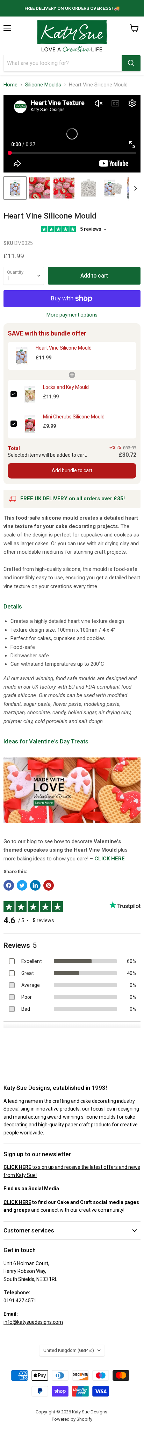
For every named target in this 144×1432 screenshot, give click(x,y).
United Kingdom (68, 1350)
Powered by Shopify (72, 1419)
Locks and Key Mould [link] (66, 387)
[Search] (131, 63)
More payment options (72, 315)
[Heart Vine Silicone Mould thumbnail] (39, 188)
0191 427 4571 (19, 1300)
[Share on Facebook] (8, 885)
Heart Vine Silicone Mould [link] (64, 348)
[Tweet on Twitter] (22, 885)
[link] (21, 356)
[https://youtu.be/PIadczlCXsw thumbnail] (15, 188)
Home (10, 85)
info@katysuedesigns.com (33, 1322)
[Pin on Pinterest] (48, 885)
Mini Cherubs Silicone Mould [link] (74, 416)
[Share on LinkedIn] (35, 885)
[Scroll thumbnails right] (134, 188)
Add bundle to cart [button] (72, 470)
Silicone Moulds (43, 85)
